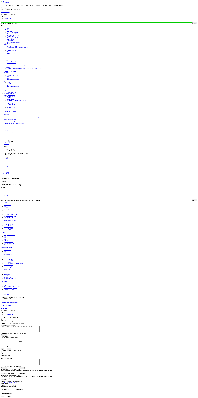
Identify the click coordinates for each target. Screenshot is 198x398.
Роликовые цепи (8, 274)
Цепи (2, 271)
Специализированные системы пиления (17, 47)
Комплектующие (11, 50)
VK (1, 308)
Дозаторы (9, 43)
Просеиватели (10, 39)
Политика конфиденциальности (9, 302)
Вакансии (6, 130)
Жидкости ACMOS (9, 93)
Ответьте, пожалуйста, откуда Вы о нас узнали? (13, 333)
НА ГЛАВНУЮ (5, 195)
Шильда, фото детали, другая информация (12, 366)
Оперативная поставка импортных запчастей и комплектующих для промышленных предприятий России (32, 117)
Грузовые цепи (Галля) (10, 278)
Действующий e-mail (6, 323)
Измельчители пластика (13, 35)
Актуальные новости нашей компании (14, 123)
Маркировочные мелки (10, 244)
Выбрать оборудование (10, 71)
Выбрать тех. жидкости (10, 111)
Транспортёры (10, 36)
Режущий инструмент (6, 247)
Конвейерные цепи (9, 275)
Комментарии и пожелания (8, 325)
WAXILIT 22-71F (11, 103)
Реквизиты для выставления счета (10, 372)
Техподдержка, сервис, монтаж (12, 286)
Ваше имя (4, 320)
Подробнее (7, 142)
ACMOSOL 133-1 (11, 106)
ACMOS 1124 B (11, 104)
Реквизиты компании (9, 139)
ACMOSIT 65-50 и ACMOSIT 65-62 (16, 100)
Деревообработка (8, 81)
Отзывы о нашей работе (10, 119)
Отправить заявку (5, 175)
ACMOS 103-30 (11, 107)
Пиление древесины (12, 46)
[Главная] (3, 1)
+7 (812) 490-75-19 (5, 173)
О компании (7, 113)
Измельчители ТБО (12, 33)
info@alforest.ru (8, 18)
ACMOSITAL (10, 99)
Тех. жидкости (4, 256)
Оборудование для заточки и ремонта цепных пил (20, 51)
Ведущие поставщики (9, 289)
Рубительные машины (13, 32)
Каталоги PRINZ (8, 227)
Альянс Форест (5, 2)
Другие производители (13, 79)
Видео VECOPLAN (9, 224)
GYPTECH (7, 67)
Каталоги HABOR (8, 228)
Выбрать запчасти (8, 90)
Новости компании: (6, 305)
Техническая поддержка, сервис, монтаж (14, 132)
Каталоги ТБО (7, 225)
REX (5, 64)
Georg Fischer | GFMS (12, 75)
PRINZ (5, 45)
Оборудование (7, 28)
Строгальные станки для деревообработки (18, 65)
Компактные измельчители (11, 214)
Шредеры (9, 31)
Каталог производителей (10, 92)
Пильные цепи (8, 254)
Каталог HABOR (11, 63)
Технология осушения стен (14, 49)
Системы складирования (13, 42)
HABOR (6, 60)
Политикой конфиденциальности (9, 382)
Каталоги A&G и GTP (9, 229)
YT (3, 308)
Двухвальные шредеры (10, 216)
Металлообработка (9, 74)
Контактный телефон (7, 322)
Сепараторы (10, 40)
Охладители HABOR (12, 61)
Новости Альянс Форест (10, 121)
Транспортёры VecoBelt (13, 38)
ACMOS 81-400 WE (12, 96)
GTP (8, 77)
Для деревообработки (9, 95)
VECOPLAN (7, 29)
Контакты (6, 144)
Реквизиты (6, 294)
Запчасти (6, 72)
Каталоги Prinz (11, 53)
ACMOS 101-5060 (11, 97)
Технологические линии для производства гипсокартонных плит (24, 68)
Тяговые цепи (7, 277)
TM (6, 308)
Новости (6, 283)
